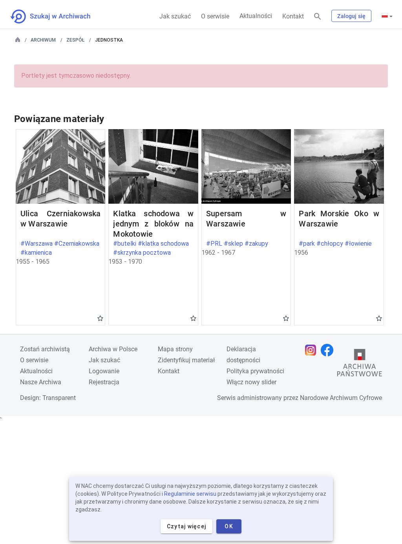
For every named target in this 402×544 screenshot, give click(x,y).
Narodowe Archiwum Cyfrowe (341, 398)
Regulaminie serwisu (190, 494)
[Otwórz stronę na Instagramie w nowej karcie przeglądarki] (312, 350)
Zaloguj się (351, 16)
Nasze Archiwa (40, 382)
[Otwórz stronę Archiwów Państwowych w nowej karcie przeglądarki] (359, 364)
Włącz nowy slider (251, 382)
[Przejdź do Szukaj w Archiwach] (57, 16)
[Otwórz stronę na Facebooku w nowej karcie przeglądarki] (329, 350)
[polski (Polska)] (387, 16)
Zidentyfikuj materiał (186, 360)
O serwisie (215, 16)
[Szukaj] (317, 16)
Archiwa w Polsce (113, 349)
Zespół (75, 40)
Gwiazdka (100, 318)
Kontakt (293, 16)
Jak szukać (175, 16)
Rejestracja (104, 382)
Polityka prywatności (255, 371)
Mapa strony (175, 349)
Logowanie (104, 371)
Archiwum (43, 40)
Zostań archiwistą (45, 349)
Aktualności (255, 16)
